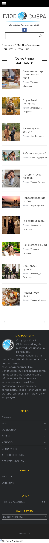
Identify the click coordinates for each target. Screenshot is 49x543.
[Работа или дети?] (11, 155)
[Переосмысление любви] (11, 202)
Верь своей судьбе (30, 267)
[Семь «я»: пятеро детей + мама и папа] (11, 79)
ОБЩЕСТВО (9, 429)
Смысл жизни (10, 448)
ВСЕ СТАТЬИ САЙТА (13, 461)
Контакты (7, 476)
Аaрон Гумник (37, 205)
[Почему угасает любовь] (11, 178)
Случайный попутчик (30, 102)
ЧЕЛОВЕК (7, 442)
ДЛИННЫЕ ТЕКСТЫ (13, 455)
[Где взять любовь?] (11, 225)
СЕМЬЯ (19, 45)
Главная (7, 45)
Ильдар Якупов (37, 182)
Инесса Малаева (38, 300)
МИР (4, 423)
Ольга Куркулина (38, 157)
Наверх (22, 533)
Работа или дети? (34, 153)
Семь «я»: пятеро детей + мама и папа (33, 74)
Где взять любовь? (35, 220)
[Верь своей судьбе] (11, 271)
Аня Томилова (37, 135)
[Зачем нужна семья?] (11, 132)
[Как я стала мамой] (11, 249)
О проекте (8, 483)
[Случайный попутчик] (11, 106)
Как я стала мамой (35, 244)
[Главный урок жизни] (11, 297)
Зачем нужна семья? (31, 130)
